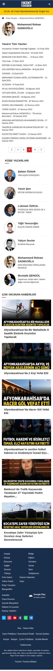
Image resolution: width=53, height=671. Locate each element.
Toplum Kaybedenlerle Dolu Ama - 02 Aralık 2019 (22, 53)
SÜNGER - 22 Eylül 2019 (12, 73)
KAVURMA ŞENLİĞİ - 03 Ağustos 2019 (18, 97)
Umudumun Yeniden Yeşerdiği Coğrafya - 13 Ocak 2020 (25, 49)
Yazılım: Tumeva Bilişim (26, 662)
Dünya (7, 558)
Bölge (31, 554)
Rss (19, 628)
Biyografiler (7, 589)
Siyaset (7, 569)
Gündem (32, 562)
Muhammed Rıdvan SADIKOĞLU (32, 18)
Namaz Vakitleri (9, 611)
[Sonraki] (41, 149)
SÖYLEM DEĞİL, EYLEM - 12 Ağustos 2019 (21, 93)
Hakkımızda (25, 645)
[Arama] (49, 4)
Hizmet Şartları (42, 634)
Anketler (6, 595)
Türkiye (7, 573)
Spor (30, 569)
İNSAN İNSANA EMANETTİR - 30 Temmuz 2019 (22, 101)
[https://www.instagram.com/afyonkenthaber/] (9, 618)
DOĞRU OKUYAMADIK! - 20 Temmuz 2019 (20, 105)
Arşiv (22, 581)
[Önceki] (12, 149)
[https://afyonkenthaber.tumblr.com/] (20, 618)
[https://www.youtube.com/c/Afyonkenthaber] (15, 618)
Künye (6, 639)
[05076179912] (26, 618)
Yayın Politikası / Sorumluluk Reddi (18, 634)
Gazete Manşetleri (10, 603)
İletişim (14, 639)
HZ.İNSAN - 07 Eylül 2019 (13, 84)
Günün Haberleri (27, 577)
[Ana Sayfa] (3, 18)
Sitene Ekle (28, 628)
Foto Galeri (7, 577)
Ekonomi (8, 562)
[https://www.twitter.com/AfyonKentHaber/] (4, 618)
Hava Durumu (8, 599)
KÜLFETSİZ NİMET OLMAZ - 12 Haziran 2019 (21, 134)
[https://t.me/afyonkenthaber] (31, 618)
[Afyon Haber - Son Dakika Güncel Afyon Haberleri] (26, 4)
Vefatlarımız (33, 573)
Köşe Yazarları (11, 18)
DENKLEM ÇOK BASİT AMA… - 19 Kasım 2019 (22, 57)
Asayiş (7, 554)
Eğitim (31, 558)
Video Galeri (7, 581)
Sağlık (7, 566)
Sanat (31, 566)
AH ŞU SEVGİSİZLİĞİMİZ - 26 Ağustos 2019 (21, 89)
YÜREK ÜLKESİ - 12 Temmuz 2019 (17, 109)
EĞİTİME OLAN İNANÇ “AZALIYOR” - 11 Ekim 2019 (24, 65)
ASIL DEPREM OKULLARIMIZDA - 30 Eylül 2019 (23, 69)
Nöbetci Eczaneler (10, 607)
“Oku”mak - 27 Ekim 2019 (13, 61)
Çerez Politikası (26, 639)
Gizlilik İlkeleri (41, 639)
